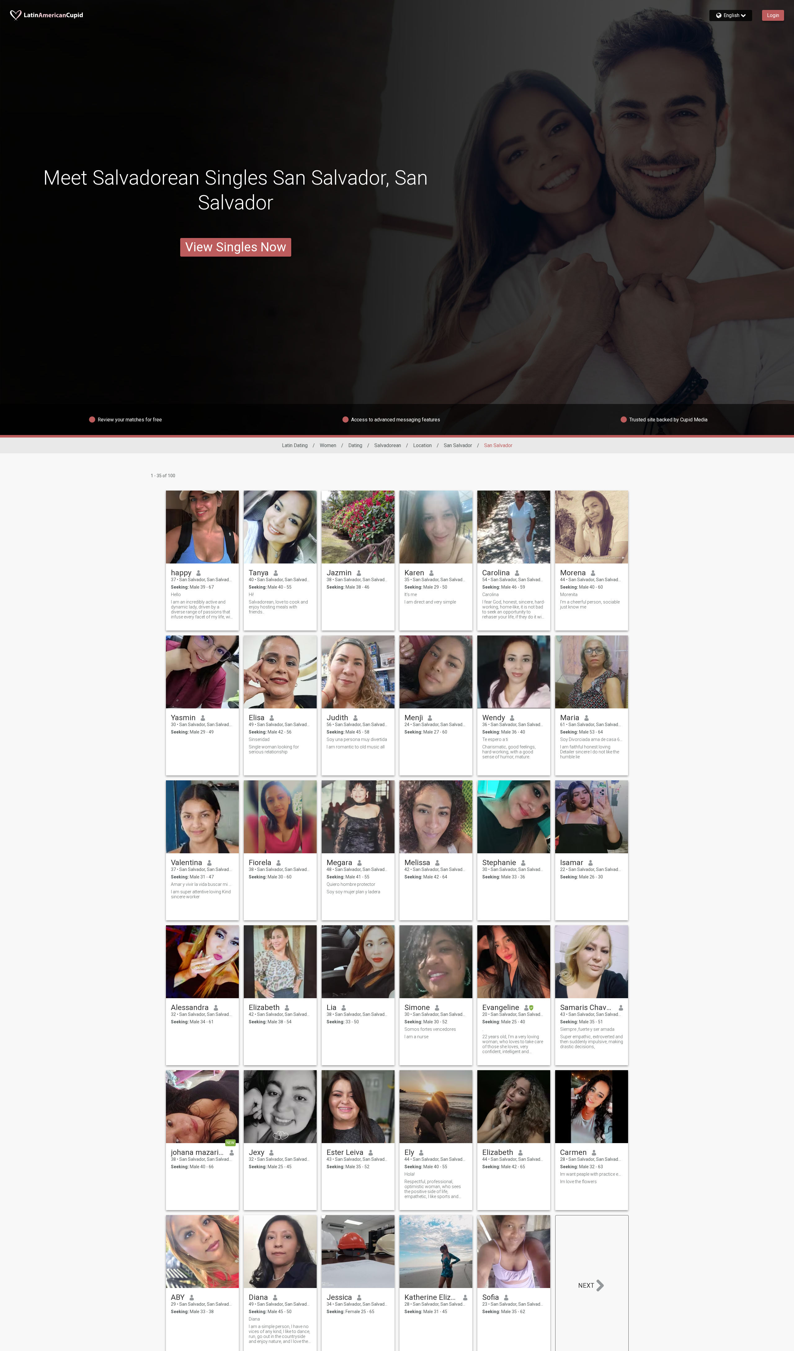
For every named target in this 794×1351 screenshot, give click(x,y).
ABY (178, 1297)
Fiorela (260, 862)
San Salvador (458, 445)
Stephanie (499, 862)
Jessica (339, 1297)
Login (773, 15)
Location (422, 445)
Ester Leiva (345, 1152)
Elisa (257, 717)
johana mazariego (198, 1152)
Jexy (256, 1152)
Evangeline (500, 1007)
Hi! (251, 594)
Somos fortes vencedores (430, 1029)
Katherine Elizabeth (431, 1297)
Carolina (496, 572)
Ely (409, 1152)
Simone (417, 1007)
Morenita (569, 594)
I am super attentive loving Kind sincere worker (201, 894)
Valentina (186, 862)
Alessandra (190, 1007)
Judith (337, 717)
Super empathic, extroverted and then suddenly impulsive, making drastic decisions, (591, 1041)
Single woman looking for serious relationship (274, 749)
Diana (258, 1297)
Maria (569, 717)
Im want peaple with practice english (591, 1174)
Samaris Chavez (587, 1007)
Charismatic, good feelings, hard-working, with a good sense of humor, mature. (509, 751)
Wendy (493, 717)
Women (328, 445)
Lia (332, 1007)
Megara (339, 862)
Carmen (573, 1152)
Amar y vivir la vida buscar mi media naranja (202, 884)
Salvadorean (387, 445)
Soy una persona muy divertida (357, 739)
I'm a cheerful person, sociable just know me (590, 604)
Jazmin (339, 572)
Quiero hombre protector (351, 884)
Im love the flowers (578, 1181)
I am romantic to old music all (356, 746)
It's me (410, 594)
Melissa (417, 862)
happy (181, 572)
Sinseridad (259, 739)
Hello (176, 594)
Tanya (259, 572)
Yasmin (183, 717)
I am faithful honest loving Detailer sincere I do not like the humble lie (589, 751)
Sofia (490, 1297)
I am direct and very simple (430, 601)
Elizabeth (264, 1007)
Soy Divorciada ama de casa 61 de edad (591, 739)
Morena (573, 572)
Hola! (409, 1174)
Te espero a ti (495, 739)
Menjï (413, 717)
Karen (414, 572)
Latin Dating (295, 445)
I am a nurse (416, 1036)
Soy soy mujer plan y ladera (353, 891)
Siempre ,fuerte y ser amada (587, 1029)
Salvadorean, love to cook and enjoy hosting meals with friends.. (278, 606)
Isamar (571, 862)
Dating (355, 445)
